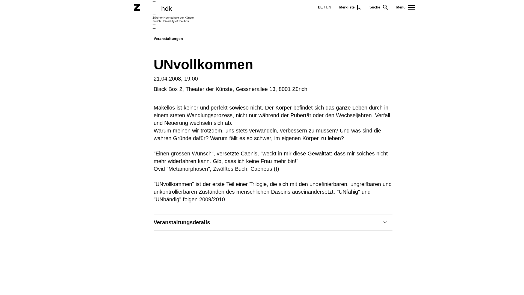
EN (328, 7)
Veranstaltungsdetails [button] (182, 222)
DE (320, 7)
